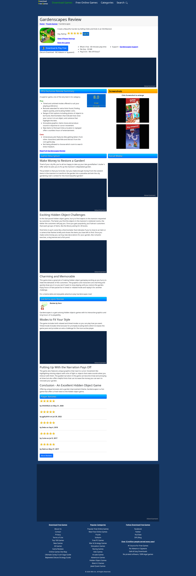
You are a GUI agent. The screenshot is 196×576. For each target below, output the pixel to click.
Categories (107, 2)
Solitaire (98, 537)
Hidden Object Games (98, 560)
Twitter (138, 532)
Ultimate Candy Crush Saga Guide (58, 555)
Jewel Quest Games (98, 566)
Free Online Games (87, 2)
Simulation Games (98, 546)
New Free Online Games (98, 532)
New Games (58, 543)
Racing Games (98, 549)
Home (42, 24)
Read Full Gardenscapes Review (52, 151)
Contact (58, 532)
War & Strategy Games (98, 543)
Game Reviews (58, 549)
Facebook (138, 529)
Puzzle (98, 535)
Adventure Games (98, 557)
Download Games (62, 2)
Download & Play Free (56, 48)
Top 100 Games (58, 540)
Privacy (58, 535)
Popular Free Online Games (98, 529)
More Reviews (46, 455)
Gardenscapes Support (129, 47)
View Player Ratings (66, 38)
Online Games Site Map (58, 552)
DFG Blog (138, 537)
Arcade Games (98, 555)
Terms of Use (58, 537)
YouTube (138, 535)
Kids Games (98, 552)
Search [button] (121, 2)
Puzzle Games (51, 24)
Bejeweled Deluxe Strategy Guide (58, 557)
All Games (58, 546)
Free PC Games (98, 540)
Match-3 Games (98, 563)
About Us (58, 529)
